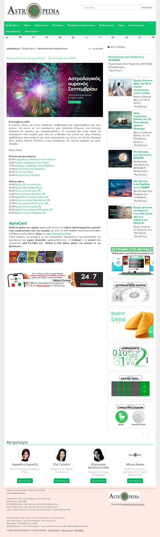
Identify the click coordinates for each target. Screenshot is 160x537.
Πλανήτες (57, 25)
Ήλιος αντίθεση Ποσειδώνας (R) (32, 200)
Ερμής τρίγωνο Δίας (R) (28, 206)
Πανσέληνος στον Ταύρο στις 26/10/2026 (126, 58)
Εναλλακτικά (135, 25)
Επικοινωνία (67, 530)
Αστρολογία (41, 25)
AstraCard (18, 223)
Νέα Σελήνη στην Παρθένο (29, 168)
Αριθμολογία (106, 25)
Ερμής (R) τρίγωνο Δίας (28, 184)
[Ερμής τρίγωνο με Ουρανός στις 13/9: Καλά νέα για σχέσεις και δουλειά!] (120, 212)
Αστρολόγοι (31, 31)
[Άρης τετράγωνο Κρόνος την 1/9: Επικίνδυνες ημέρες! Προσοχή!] (120, 120)
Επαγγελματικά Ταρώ (130, 387)
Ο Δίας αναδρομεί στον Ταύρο (32, 162)
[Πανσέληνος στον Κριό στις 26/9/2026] (120, 158)
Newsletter (78, 530)
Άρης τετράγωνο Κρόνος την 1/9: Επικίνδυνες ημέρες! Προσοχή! (142, 120)
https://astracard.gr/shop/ (58, 233)
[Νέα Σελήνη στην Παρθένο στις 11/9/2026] (120, 188)
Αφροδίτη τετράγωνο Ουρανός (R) (34, 209)
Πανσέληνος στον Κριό (27, 175)
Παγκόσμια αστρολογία (81, 25)
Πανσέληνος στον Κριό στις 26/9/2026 (142, 155)
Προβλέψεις (12, 25)
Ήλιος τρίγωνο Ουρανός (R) (30, 193)
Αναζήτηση (147, 7)
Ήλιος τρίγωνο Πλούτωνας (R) (31, 203)
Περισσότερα (115, 70)
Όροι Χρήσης (54, 530)
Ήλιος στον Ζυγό (24, 171)
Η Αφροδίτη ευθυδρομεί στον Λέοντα (35, 159)
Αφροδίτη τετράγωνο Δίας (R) (31, 196)
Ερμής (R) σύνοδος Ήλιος (28, 187)
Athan (90, 48)
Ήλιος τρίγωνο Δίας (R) (28, 190)
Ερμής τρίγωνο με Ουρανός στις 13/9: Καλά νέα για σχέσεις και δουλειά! (142, 215)
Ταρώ (121, 25)
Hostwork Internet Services (133, 504)
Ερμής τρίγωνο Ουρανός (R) (30, 212)
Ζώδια (26, 25)
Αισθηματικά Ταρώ (130, 379)
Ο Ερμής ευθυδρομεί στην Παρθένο (34, 165)
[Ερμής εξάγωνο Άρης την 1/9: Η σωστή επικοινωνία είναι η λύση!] (120, 87)
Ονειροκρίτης (13, 31)
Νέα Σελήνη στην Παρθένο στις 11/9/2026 (141, 184)
